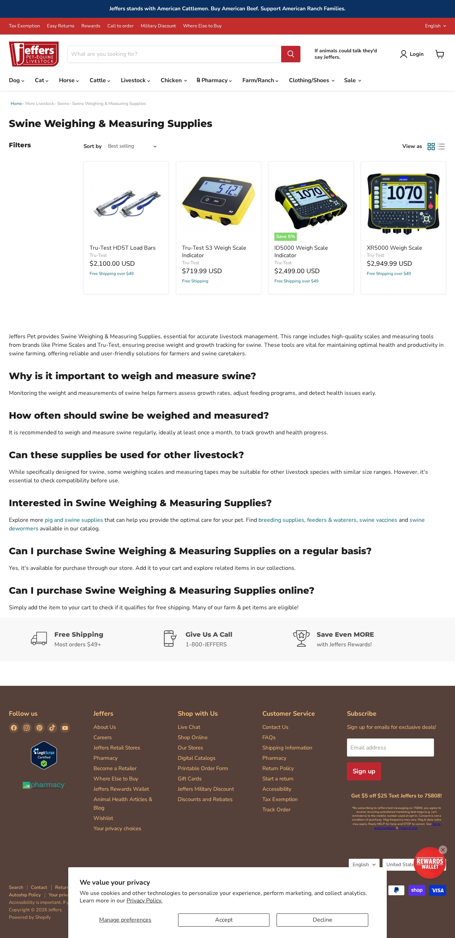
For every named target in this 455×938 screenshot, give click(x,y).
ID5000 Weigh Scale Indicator (301, 251)
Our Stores (190, 747)
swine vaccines (378, 520)
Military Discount (158, 26)
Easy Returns (60, 26)
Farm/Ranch (258, 80)
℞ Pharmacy (213, 80)
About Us (104, 727)
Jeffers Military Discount (206, 789)
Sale (350, 80)
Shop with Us (198, 713)
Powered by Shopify (30, 917)
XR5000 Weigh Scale (394, 248)
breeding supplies (281, 520)
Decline (322, 920)
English (432, 26)
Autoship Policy (25, 895)
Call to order (120, 26)
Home (16, 103)
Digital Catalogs (196, 758)
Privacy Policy (408, 828)
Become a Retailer (114, 768)
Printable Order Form (203, 768)
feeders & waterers (332, 520)
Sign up (364, 771)
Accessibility (276, 789)
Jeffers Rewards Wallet (121, 789)
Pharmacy (105, 758)
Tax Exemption (24, 26)
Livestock (134, 80)
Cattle (98, 80)
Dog (15, 80)
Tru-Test (98, 255)
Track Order (276, 809)
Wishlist (103, 818)
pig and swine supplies (74, 520)
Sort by (93, 146)
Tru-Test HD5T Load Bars (123, 248)
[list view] (441, 147)
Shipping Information (287, 747)
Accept (224, 920)
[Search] (290, 54)
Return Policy (278, 768)
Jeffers (103, 713)
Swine (63, 103)
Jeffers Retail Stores (116, 747)
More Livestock (39, 103)
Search (16, 887)
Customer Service (288, 713)
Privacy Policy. (144, 901)
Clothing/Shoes (310, 80)
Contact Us (275, 727)
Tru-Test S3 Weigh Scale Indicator (214, 251)
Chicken (172, 80)
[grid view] (431, 147)
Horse (67, 80)
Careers (102, 737)
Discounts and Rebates (205, 799)
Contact (39, 887)
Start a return (278, 778)
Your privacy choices (117, 828)
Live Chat (189, 727)
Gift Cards (190, 778)
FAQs (268, 737)
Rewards (90, 26)
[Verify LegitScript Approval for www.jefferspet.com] (44, 756)
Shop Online (193, 737)
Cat (40, 80)
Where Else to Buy (202, 26)
